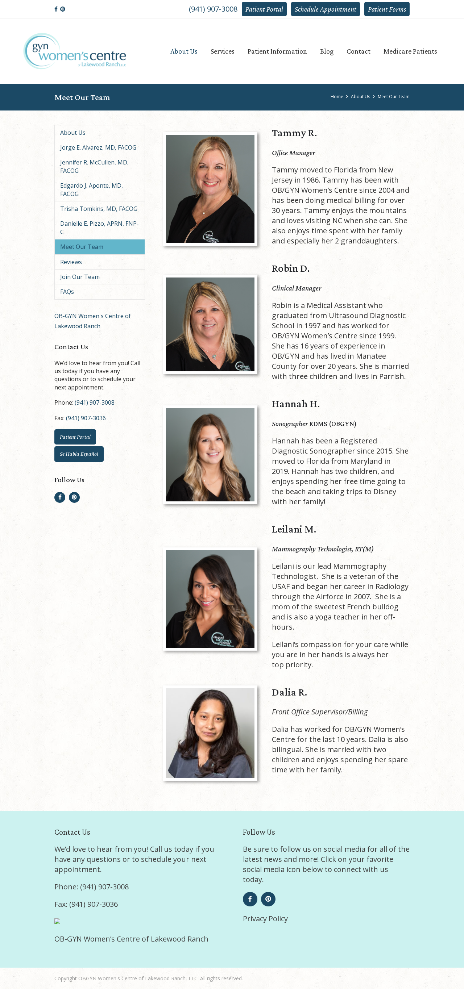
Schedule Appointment (325, 9)
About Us (73, 133)
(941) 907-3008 (213, 9)
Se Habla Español (79, 454)
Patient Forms (387, 9)
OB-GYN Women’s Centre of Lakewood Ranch (131, 939)
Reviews (71, 262)
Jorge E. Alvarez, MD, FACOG (98, 147)
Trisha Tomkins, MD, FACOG (98, 209)
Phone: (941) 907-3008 (91, 887)
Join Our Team (80, 277)
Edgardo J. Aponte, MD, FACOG (91, 189)
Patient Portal (264, 9)
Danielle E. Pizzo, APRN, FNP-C (99, 227)
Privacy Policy (265, 918)
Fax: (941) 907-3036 (86, 904)
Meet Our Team (81, 247)
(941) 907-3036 (86, 418)
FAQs (67, 292)
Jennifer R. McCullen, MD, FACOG (94, 166)
